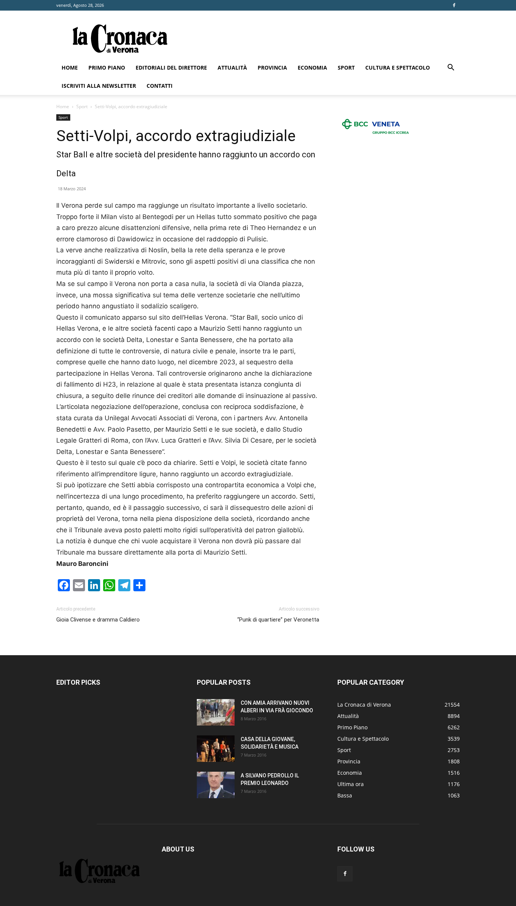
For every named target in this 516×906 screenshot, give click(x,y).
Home (70, 67)
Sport (346, 67)
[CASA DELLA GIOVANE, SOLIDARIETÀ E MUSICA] (216, 748)
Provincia (272, 67)
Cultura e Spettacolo (397, 67)
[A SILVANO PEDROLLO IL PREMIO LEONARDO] (216, 785)
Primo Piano (106, 67)
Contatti (160, 85)
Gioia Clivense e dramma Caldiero (98, 619)
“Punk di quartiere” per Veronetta (278, 619)
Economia (312, 67)
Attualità (232, 67)
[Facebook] (454, 5)
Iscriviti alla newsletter (99, 85)
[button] (451, 68)
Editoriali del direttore (171, 67)
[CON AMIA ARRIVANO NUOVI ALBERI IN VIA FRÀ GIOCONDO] (216, 712)
